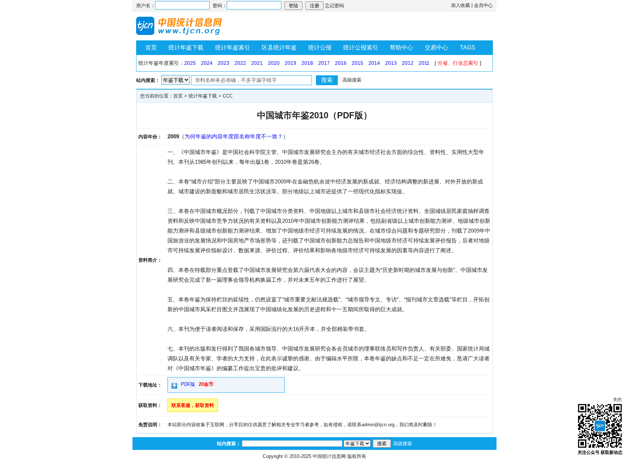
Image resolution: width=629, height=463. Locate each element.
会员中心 (483, 5)
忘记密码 (334, 5)
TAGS (467, 47)
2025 (190, 63)
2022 (240, 63)
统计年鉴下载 (186, 47)
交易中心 (436, 47)
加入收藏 (460, 5)
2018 (307, 63)
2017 (324, 63)
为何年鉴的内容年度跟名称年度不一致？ (234, 136)
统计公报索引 (360, 47)
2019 (290, 63)
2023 (223, 63)
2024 (207, 63)
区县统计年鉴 (279, 47)
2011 (424, 63)
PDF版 (188, 384)
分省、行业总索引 (458, 63)
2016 (341, 63)
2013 (391, 63)
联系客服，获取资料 (192, 405)
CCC (228, 96)
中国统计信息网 (329, 456)
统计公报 (320, 47)
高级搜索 (352, 80)
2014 (374, 63)
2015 (357, 63)
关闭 (617, 399)
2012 (408, 63)
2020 (274, 63)
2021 (257, 63)
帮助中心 (401, 47)
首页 (151, 47)
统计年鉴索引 (232, 47)
